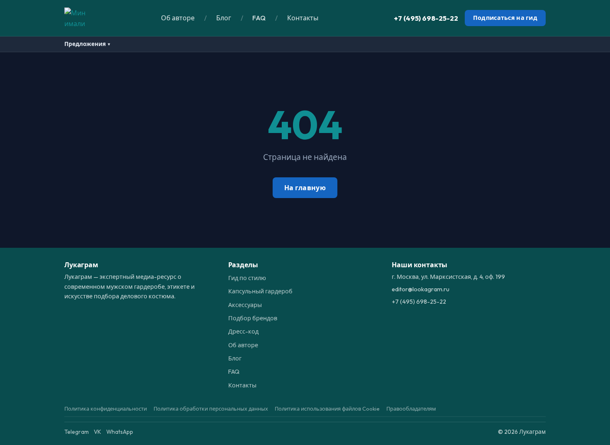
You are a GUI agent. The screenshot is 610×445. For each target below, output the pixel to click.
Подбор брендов (252, 318)
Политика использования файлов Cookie (327, 408)
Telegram (76, 431)
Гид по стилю (247, 278)
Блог (223, 18)
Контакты (302, 18)
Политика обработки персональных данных (211, 408)
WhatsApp (119, 431)
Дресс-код (243, 331)
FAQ (259, 18)
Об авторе (178, 18)
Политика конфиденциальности (105, 408)
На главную (305, 188)
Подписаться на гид (505, 18)
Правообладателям (411, 408)
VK (97, 431)
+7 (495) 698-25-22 (426, 18)
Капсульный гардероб (260, 291)
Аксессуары (245, 305)
